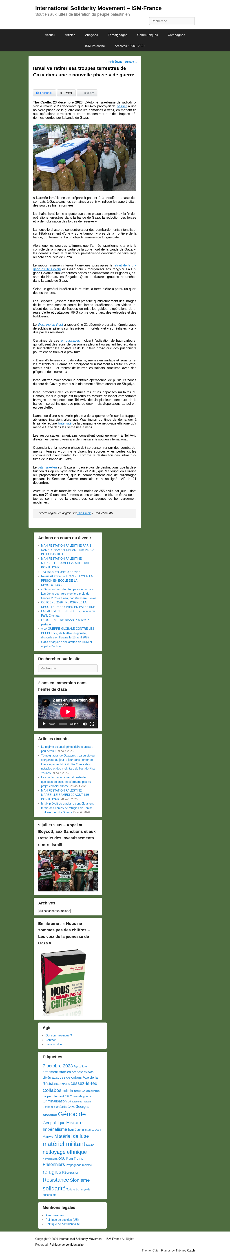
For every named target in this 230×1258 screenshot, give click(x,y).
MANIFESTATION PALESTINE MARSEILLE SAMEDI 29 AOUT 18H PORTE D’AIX (65, 563)
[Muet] (84, 724)
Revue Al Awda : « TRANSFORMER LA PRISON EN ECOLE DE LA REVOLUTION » (67, 580)
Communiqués (147, 35)
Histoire (74, 1122)
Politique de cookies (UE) (62, 1219)
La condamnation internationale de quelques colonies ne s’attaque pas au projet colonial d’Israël (66, 782)
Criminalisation (55, 1101)
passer (122, 106)
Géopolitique (54, 1123)
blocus (66, 1084)
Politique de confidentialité (63, 1224)
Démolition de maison (79, 1101)
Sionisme (80, 1180)
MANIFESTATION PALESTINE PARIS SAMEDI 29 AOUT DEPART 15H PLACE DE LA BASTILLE (68, 550)
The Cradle (84, 513)
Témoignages (117, 35)
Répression (70, 1172)
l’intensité (64, 423)
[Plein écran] (92, 724)
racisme (87, 1165)
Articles (70, 35)
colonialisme (71, 1091)
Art (74, 1072)
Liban (96, 1129)
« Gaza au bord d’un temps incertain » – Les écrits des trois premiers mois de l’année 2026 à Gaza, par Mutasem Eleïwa (68, 594)
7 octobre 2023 (58, 1065)
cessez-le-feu (84, 1083)
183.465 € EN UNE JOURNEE (61, 572)
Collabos (52, 1090)
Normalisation (50, 1158)
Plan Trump (74, 1158)
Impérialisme (55, 1129)
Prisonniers (54, 1164)
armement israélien (57, 1072)
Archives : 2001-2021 (130, 46)
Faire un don (54, 1044)
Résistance (56, 1180)
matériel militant (64, 1144)
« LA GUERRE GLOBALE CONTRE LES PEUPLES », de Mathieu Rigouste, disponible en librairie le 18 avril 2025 (67, 633)
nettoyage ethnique (65, 1152)
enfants (61, 1106)
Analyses (91, 35)
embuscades (70, 340)
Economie (49, 1106)
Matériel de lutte (71, 1136)
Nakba (90, 1145)
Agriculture (80, 1066)
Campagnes (176, 35)
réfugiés (52, 1172)
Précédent (113, 61)
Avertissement (55, 1215)
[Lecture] (44, 724)
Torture (70, 1189)
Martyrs (48, 1136)
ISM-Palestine (95, 46)
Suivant (130, 61)
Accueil (50, 35)
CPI (67, 1096)
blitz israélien (47, 467)
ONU (61, 1158)
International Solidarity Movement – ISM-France (98, 8)
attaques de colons (67, 1077)
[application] (68, 711)
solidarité (54, 1188)
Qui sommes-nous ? (59, 1035)
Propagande (73, 1165)
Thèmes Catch (185, 1250)
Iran (71, 1129)
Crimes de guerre (80, 1096)
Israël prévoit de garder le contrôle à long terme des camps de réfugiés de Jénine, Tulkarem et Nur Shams (67, 808)
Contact (51, 1040)
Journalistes (83, 1129)
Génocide (72, 1114)
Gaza (71, 1106)
